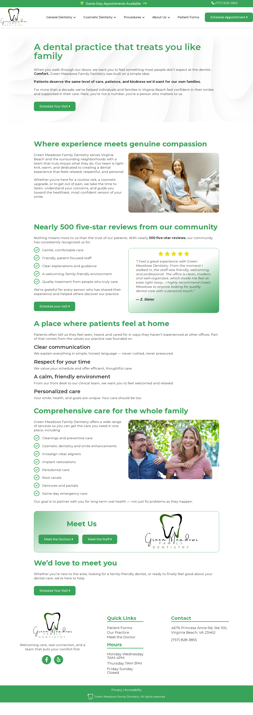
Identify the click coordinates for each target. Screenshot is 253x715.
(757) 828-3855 (225, 3)
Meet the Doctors (58, 539)
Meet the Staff (100, 539)
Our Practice (118, 632)
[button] (61, 17)
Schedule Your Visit (54, 106)
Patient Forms (188, 17)
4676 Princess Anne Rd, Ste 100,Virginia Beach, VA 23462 (199, 630)
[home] (14, 17)
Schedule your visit (54, 306)
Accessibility (133, 690)
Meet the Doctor (121, 637)
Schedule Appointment (228, 17)
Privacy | (117, 690)
